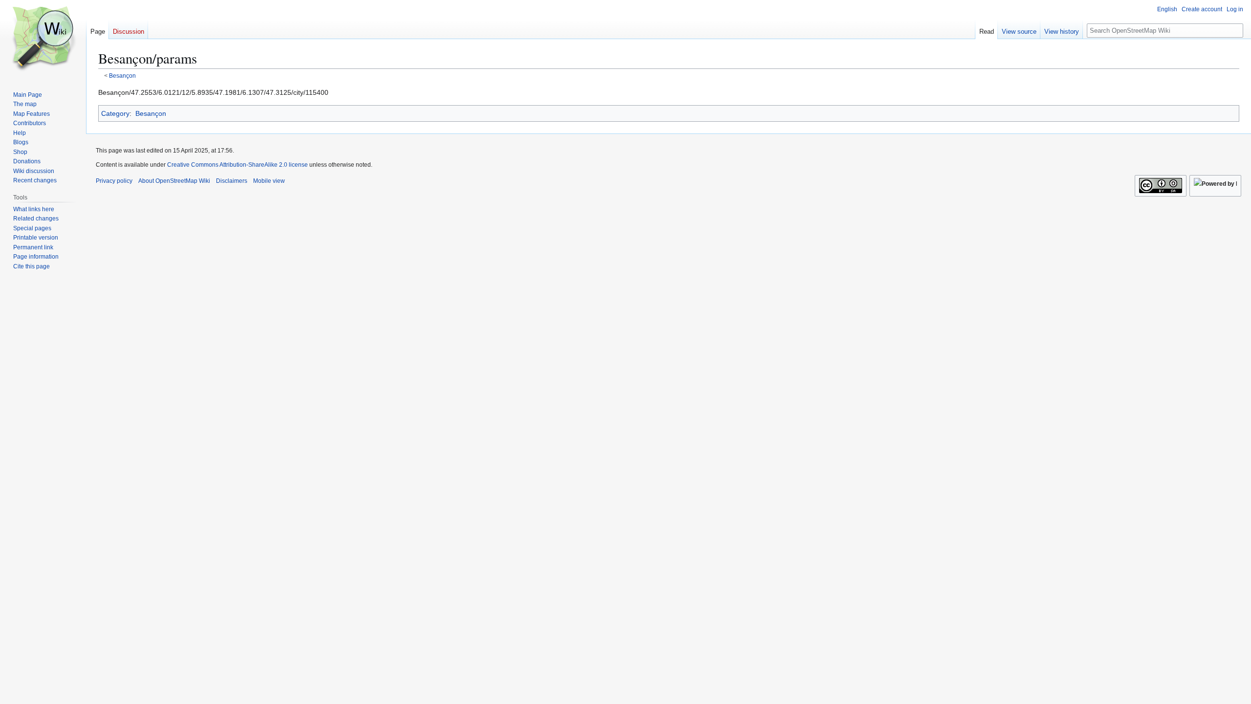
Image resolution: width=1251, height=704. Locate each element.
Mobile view (269, 180)
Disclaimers (231, 180)
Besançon (122, 75)
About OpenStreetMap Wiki (174, 180)
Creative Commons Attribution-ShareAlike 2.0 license (237, 164)
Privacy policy (114, 180)
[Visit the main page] (43, 39)
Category (115, 113)
